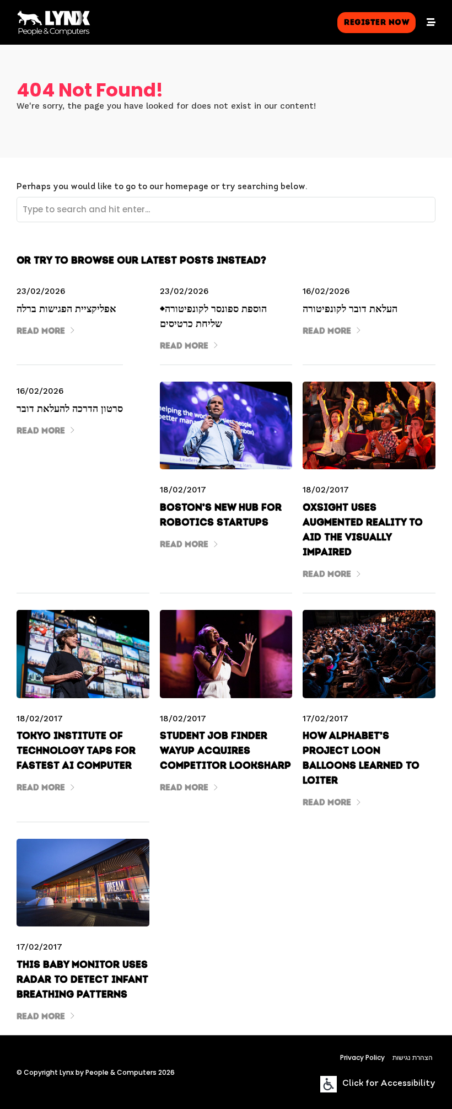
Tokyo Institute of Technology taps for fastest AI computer (76, 751)
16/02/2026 (326, 291)
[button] (376, 22)
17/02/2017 (325, 719)
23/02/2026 (41, 291)
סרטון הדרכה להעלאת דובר (70, 409)
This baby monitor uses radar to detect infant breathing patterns (82, 979)
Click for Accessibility (388, 1084)
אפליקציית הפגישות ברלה (66, 309)
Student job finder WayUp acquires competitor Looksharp (225, 751)
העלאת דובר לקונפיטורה (350, 309)
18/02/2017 (183, 490)
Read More (41, 331)
